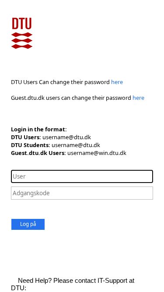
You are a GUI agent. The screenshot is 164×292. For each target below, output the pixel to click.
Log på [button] (28, 224)
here (117, 82)
